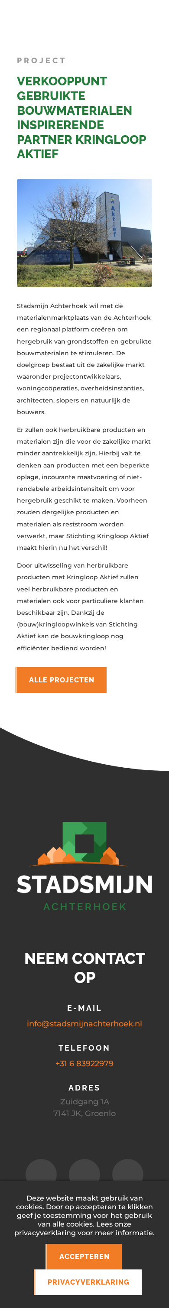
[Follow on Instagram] (84, 1174)
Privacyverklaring (89, 1282)
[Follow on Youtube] (127, 1174)
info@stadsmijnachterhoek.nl (84, 1024)
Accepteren (84, 1257)
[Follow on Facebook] (41, 1174)
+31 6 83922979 (84, 1063)
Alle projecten (61, 680)
